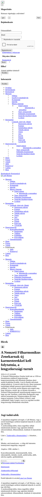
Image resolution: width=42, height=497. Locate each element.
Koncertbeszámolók (17, 229)
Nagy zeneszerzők (24, 112)
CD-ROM (22, 142)
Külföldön (18, 235)
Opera (20, 132)
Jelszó (3, 35)
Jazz (19, 134)
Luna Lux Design (25, 478)
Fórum (7, 160)
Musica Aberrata (18, 104)
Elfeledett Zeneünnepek (26, 114)
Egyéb (20, 136)
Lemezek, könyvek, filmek (21, 122)
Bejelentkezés (10, 90)
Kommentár (16, 100)
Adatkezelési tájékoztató (9, 471)
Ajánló (7, 162)
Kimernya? (9, 166)
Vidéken (17, 233)
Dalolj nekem (23, 106)
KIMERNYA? (15, 331)
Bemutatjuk (9, 120)
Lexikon (21, 118)
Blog (7, 170)
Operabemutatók (16, 239)
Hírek (7, 158)
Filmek (20, 138)
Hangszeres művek (25, 124)
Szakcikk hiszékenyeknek (27, 116)
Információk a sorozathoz (32, 148)
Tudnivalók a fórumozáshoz (11, 474)
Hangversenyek (10, 144)
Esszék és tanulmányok (20, 98)
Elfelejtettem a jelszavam (11, 52)
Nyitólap (8, 88)
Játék (7, 164)
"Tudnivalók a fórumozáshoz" (16, 435)
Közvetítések (19, 237)
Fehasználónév (6, 30)
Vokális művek (23, 130)
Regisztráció (6, 60)
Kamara (21, 126)
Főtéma (14, 96)
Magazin (8, 94)
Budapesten (18, 231)
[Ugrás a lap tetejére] (2, 2)
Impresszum (5, 467)
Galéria (8, 168)
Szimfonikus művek (25, 128)
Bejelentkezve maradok (12, 39)
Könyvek (21, 140)
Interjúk (14, 102)
